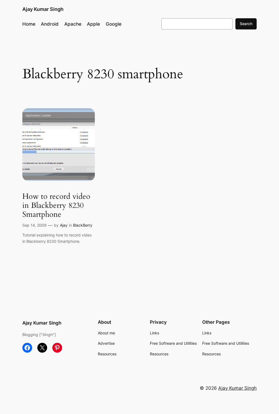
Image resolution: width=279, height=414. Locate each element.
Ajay (64, 225)
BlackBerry (82, 225)
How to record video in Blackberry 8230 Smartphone (56, 205)
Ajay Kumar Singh (42, 9)
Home (28, 24)
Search (246, 23)
